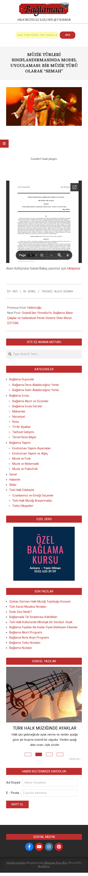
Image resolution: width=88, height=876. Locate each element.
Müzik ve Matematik (25, 464)
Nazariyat (18, 416)
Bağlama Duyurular (21, 379)
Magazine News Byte (55, 862)
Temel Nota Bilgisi (24, 437)
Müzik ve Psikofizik (25, 469)
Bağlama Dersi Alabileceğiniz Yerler (35, 385)
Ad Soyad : (14, 782)
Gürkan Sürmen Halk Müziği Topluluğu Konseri (40, 601)
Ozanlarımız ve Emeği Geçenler (33, 495)
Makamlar (18, 411)
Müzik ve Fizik (21, 458)
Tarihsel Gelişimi (23, 432)
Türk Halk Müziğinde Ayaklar (44, 728)
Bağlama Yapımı (19, 443)
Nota (15, 422)
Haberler (14, 479)
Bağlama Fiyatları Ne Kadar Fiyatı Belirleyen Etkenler (43, 627)
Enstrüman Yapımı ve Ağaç (30, 453)
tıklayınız (73, 268)
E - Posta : (13, 793)
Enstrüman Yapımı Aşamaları (31, 448)
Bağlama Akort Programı (25, 632)
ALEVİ (58, 291)
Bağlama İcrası (19, 395)
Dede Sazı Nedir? (20, 612)
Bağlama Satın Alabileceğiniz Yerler (35, 390)
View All (75, 758)
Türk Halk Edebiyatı (21, 490)
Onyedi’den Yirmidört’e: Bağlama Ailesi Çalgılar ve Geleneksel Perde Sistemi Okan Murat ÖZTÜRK (40, 318)
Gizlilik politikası (16, 862)
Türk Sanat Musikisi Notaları (27, 607)
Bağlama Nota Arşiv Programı (29, 637)
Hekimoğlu (34, 308)
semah (68, 291)
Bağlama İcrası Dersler (27, 406)
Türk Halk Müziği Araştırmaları (32, 500)
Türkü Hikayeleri (22, 506)
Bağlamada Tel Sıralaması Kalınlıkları (33, 617)
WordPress (44, 866)
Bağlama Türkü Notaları (24, 643)
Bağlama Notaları (20, 648)
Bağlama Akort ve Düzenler (30, 401)
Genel (32, 291)
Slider (13, 485)
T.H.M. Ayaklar (21, 427)
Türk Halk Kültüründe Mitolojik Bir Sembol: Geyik (40, 622)
